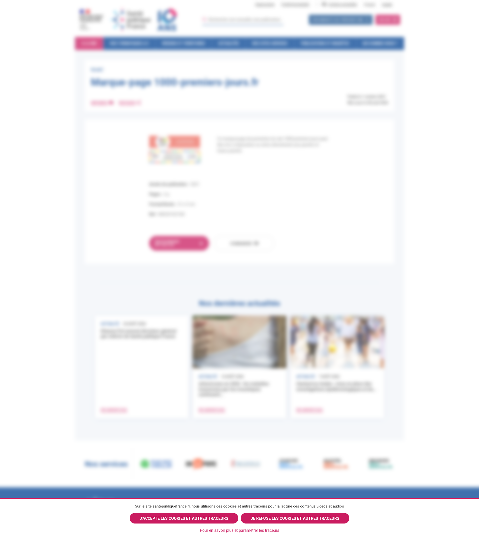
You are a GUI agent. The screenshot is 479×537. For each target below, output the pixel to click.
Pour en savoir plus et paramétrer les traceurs (239, 530)
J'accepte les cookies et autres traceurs (184, 518)
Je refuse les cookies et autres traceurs (295, 518)
